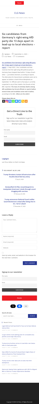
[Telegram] (19, 101)
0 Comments (20, 56)
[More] (26, 101)
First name (7, 130)
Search (32, 316)
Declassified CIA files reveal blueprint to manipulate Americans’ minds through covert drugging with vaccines (19, 189)
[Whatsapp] (13, 101)
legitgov (7, 54)
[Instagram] (6, 101)
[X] (3, 101)
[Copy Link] (22, 101)
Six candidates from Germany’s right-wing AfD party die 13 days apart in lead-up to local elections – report (19, 65)
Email (5, 136)
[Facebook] (10, 101)
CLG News (19, 12)
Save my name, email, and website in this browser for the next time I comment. (19, 256)
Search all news (7, 313)
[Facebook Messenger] (16, 101)
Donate (19, 3)
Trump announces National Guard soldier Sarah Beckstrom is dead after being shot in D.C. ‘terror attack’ (19, 201)
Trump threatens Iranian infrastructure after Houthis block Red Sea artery (19, 175)
